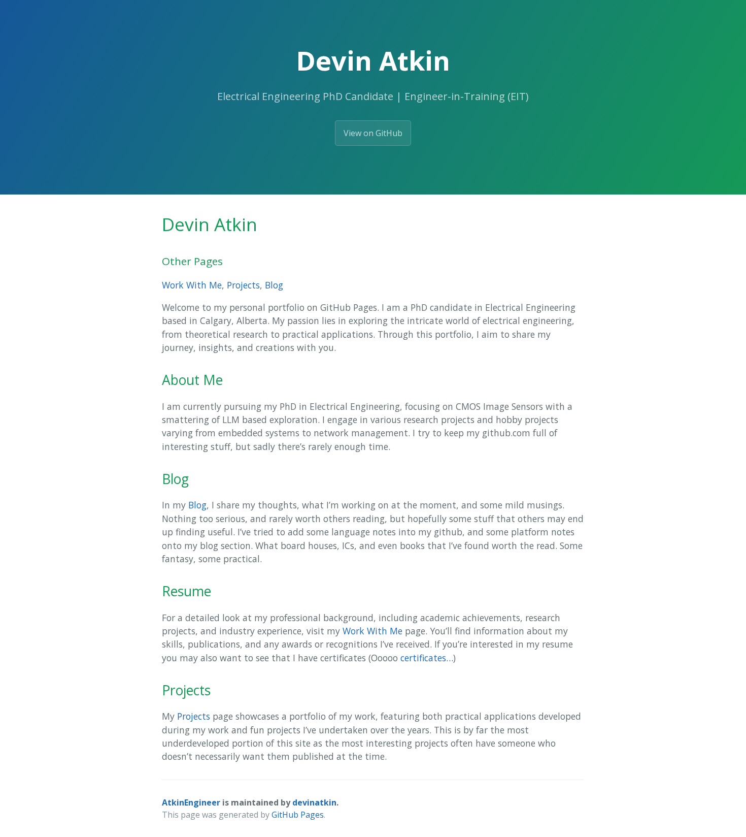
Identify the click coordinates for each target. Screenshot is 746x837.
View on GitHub (373, 133)
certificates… (426, 658)
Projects (243, 285)
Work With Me (192, 285)
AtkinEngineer (191, 802)
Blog (274, 285)
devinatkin (314, 802)
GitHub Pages (298, 814)
